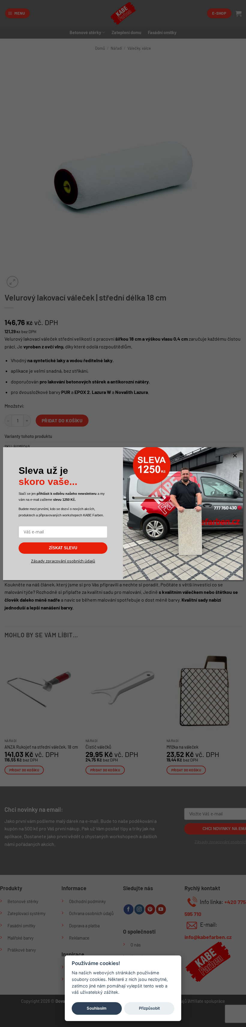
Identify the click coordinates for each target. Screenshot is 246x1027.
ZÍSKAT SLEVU (63, 548)
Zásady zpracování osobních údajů (63, 561)
